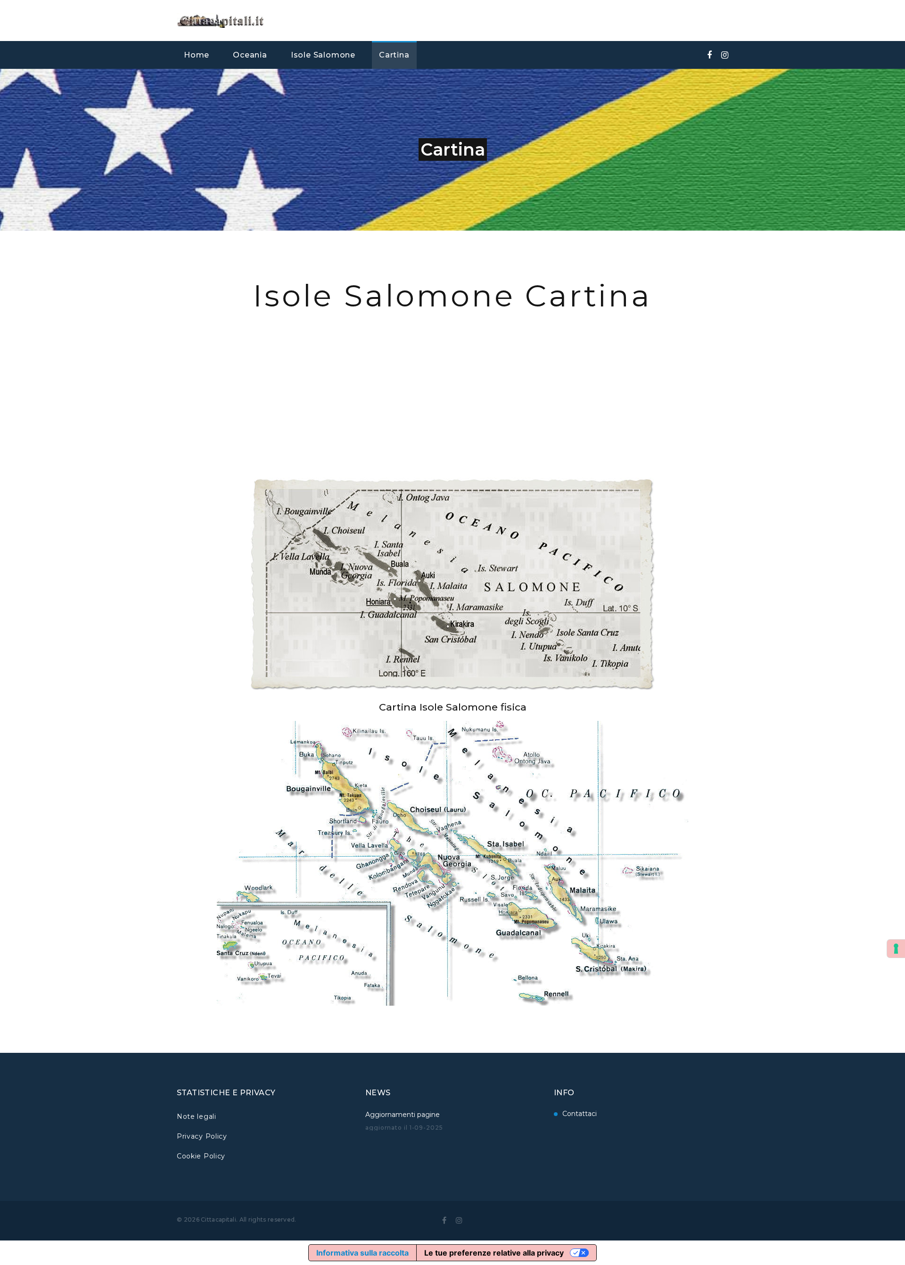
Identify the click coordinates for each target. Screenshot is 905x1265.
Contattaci (579, 1113)
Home (196, 54)
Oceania (250, 54)
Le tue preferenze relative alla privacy (494, 1252)
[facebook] (709, 55)
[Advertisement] (452, 382)
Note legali (196, 1116)
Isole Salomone (323, 54)
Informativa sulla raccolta (362, 1252)
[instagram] (459, 1220)
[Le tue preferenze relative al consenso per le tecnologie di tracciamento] (896, 949)
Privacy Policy (202, 1136)
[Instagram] (724, 55)
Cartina (394, 54)
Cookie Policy (201, 1156)
